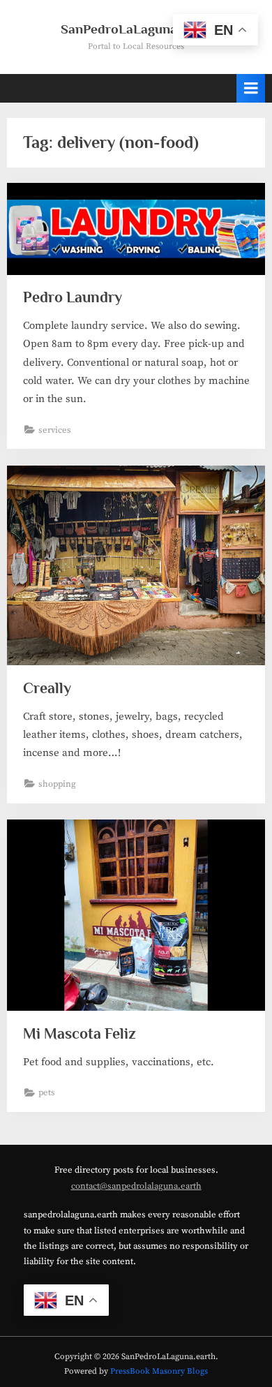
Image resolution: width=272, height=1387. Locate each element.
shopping (57, 783)
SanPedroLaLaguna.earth (136, 28)
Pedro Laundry (72, 297)
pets (46, 1092)
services (54, 430)
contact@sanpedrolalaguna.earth (136, 1186)
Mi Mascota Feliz (79, 1033)
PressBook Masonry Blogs (159, 1371)
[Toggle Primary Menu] (251, 88)
